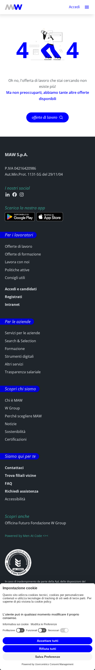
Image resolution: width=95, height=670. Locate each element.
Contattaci (14, 467)
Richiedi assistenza (21, 491)
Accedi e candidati (21, 289)
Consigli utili (15, 277)
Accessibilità (15, 499)
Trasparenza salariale (23, 371)
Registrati (13, 296)
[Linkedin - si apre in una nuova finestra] (7, 194)
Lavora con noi (17, 261)
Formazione (15, 348)
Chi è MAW (14, 400)
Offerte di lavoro (18, 246)
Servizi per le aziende (22, 332)
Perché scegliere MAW (23, 416)
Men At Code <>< (35, 536)
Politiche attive (17, 269)
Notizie (11, 423)
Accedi (74, 7)
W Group (12, 408)
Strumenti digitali (19, 356)
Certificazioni (16, 439)
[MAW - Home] (13, 7)
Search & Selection (20, 340)
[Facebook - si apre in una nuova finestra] (14, 194)
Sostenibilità (15, 431)
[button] (86, 7)
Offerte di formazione (23, 254)
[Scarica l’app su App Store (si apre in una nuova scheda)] (49, 216)
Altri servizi (14, 364)
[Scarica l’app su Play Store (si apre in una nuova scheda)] (20, 216)
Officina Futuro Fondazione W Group (35, 523)
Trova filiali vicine (20, 475)
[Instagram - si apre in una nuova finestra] (21, 194)
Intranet (12, 304)
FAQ (8, 483)
